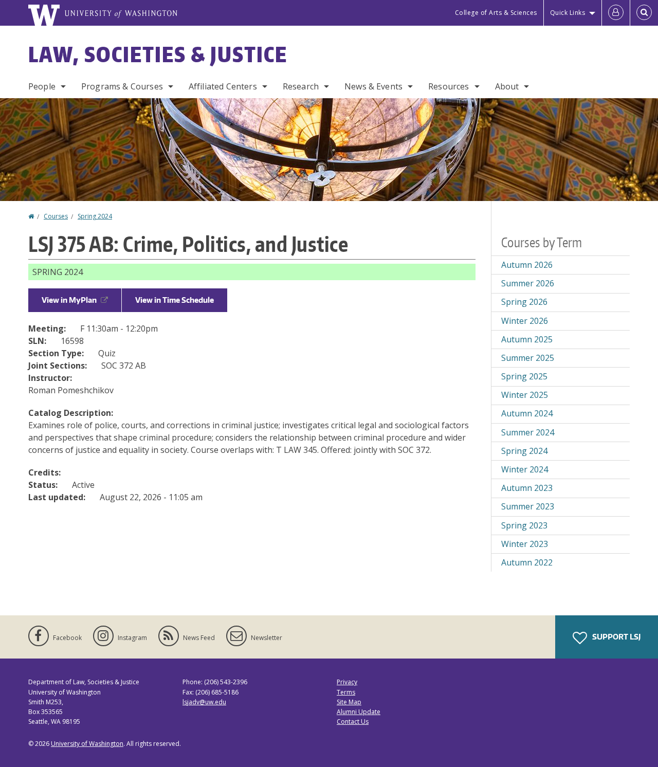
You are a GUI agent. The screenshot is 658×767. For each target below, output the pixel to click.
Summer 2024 (527, 432)
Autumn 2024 (527, 413)
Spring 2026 (524, 301)
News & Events (373, 86)
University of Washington (87, 743)
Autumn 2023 (527, 488)
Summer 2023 (527, 506)
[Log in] (616, 13)
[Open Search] (644, 13)
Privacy (347, 682)
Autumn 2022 (527, 562)
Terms (346, 692)
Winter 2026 (524, 320)
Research (301, 86)
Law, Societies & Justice (157, 54)
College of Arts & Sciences (496, 12)
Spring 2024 (95, 216)
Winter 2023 (524, 544)
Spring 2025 (524, 376)
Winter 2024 (524, 469)
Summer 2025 (527, 357)
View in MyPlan (69, 300)
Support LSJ (616, 636)
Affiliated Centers (223, 86)
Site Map (349, 702)
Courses (56, 216)
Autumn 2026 (527, 264)
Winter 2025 (524, 394)
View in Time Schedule (174, 300)
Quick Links (568, 12)
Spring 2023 (524, 525)
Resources (448, 86)
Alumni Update (358, 711)
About (507, 86)
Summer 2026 (527, 283)
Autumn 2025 (527, 339)
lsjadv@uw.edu (204, 702)
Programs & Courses (122, 86)
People (42, 86)
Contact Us (353, 721)
